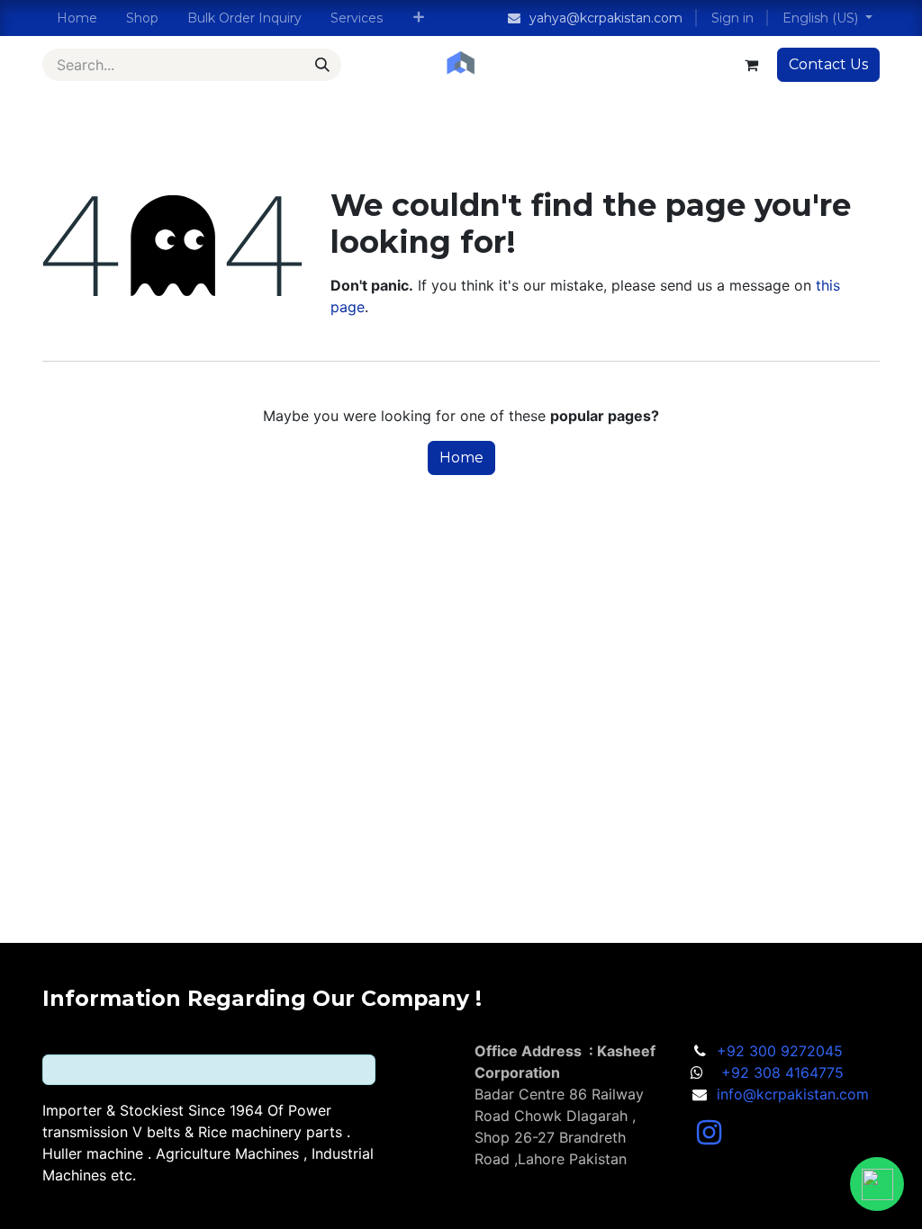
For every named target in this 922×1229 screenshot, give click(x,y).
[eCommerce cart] (751, 65)
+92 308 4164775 (782, 1072)
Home (461, 457)
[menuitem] (77, 18)
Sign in (732, 18)
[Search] (322, 65)
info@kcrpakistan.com (793, 1094)
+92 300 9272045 (780, 1051)
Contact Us (828, 64)
